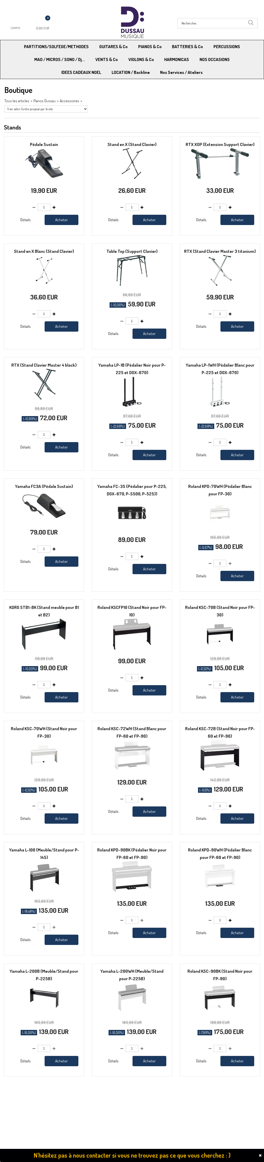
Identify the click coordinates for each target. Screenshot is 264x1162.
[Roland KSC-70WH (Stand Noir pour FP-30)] (44, 769)
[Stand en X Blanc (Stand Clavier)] (44, 284)
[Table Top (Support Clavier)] (132, 284)
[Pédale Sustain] (44, 177)
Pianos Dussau (45, 100)
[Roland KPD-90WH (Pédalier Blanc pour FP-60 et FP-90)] (219, 890)
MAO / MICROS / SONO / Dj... (59, 59)
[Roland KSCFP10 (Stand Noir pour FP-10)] (132, 648)
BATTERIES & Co (187, 46)
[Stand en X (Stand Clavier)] (132, 177)
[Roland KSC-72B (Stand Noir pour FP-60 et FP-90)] (220, 769)
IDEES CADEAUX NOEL (81, 72)
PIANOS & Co (150, 46)
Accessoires (69, 100)
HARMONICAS (176, 59)
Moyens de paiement (87, 1095)
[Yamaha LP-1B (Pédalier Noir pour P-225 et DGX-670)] (132, 405)
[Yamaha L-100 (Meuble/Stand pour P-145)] (44, 890)
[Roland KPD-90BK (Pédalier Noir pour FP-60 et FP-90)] (132, 890)
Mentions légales (208, 1095)
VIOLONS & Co (141, 59)
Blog (198, 1108)
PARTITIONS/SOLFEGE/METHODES (56, 46)
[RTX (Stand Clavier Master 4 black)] (44, 398)
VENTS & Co (106, 59)
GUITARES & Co (113, 46)
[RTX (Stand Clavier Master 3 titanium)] (220, 284)
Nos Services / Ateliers (181, 72)
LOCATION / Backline (131, 72)
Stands (88, 100)
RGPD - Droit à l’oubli (24, 1108)
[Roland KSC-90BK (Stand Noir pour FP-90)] (219, 1011)
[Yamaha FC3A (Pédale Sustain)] (44, 519)
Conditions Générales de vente (157, 1095)
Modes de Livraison (24, 1095)
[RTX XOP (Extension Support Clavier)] (220, 177)
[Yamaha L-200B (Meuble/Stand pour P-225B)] (44, 1011)
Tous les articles (16, 100)
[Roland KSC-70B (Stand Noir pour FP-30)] (219, 648)
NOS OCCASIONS (215, 59)
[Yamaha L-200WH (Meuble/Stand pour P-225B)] (132, 1011)
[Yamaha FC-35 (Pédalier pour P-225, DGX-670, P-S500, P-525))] (132, 526)
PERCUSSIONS (226, 46)
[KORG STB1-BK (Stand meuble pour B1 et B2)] (44, 648)
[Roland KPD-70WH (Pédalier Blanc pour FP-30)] (219, 526)
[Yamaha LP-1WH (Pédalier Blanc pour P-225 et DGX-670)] (220, 405)
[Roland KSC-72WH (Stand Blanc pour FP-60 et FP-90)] (132, 769)
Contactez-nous (83, 1108)
